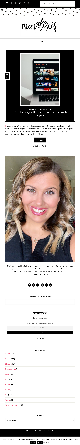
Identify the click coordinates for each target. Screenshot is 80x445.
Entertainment (10, 369)
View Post (40, 140)
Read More (47, 442)
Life (6, 395)
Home (7, 390)
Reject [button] (40, 442)
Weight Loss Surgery (12, 405)
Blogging (8, 364)
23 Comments (47, 109)
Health (7, 384)
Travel (7, 400)
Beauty (8, 359)
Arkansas (8, 354)
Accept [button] (33, 442)
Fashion (8, 374)
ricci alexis (40, 27)
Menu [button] (41, 41)
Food (7, 379)
